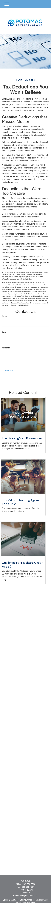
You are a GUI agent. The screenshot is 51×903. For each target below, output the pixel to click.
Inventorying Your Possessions (22, 438)
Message (6, 347)
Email (4, 332)
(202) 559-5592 (28, 884)
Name (4, 316)
